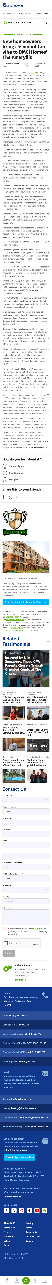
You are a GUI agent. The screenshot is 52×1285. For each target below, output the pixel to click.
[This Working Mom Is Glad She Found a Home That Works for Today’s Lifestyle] (14, 713)
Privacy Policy (37, 929)
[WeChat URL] (44, 1210)
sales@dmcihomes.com (20, 1099)
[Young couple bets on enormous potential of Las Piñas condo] (14, 776)
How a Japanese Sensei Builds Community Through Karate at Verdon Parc (14, 730)
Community (31, 1232)
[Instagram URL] (21, 1210)
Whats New (18, 13)
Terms (29, 1227)
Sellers (7, 1240)
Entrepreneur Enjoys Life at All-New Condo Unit (38, 732)
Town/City (7, 897)
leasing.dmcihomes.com (15, 620)
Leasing (29, 1223)
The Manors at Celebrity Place (16, 34)
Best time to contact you (13, 874)
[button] (9, 953)
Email (5, 840)
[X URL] (14, 1210)
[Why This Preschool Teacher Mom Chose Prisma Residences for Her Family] (38, 713)
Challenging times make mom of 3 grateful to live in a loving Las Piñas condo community (36, 763)
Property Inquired (10, 807)
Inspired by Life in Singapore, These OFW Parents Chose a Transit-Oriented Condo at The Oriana (24, 665)
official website (17, 627)
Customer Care (33, 1236)
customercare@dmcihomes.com (33, 1117)
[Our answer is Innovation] (26, 557)
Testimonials (30, 13)
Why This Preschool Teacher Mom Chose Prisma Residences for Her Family (37, 700)
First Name (7, 818)
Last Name (7, 829)
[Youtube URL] (37, 1210)
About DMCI (10, 1223)
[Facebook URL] (6, 1210)
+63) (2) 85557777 (28, 1061)
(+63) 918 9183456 (36, 1043)
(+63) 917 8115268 (35, 1052)
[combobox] (26, 800)
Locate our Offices (11, 1196)
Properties (9, 1236)
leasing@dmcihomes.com (23, 1108)
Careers (29, 1240)
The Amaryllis (32, 72)
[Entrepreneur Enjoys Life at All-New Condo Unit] (38, 745)
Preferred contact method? (13, 862)
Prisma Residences (10, 692)
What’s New (9, 1227)
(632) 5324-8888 (12, 617)
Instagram (23, 630)
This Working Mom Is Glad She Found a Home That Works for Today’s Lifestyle (14, 700)
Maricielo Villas (32, 757)
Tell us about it (9, 908)
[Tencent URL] (29, 1210)
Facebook (8, 630)
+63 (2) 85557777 (32, 1033)
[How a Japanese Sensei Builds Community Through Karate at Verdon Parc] (14, 744)
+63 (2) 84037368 (20, 1024)
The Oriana (9, 653)
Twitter (15, 630)
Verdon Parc (7, 725)
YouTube (34, 630)
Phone (6, 851)
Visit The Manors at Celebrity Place (23, 602)
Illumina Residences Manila (37, 725)
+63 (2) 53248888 (18, 1015)
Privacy (7, 1232)
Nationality (7, 885)
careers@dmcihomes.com (35, 1126)
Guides (7, 1245)
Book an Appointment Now (20, 1157)
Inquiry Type (8, 795)
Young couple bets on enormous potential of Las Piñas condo (14, 763)
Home (9, 13)
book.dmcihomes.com (16, 1150)
